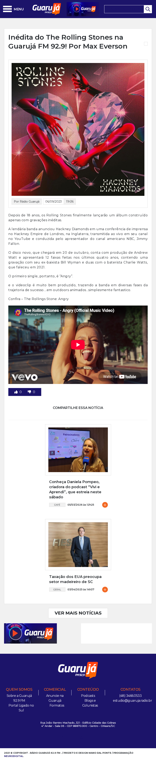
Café (57, 504)
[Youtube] (81, 738)
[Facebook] (68, 738)
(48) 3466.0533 (130, 696)
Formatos (57, 705)
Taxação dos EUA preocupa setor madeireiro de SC (75, 579)
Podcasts (88, 696)
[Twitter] (75, 738)
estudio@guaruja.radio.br (132, 700)
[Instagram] (61, 738)
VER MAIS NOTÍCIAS (78, 613)
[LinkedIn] (88, 738)
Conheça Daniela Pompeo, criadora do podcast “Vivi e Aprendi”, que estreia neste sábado (75, 490)
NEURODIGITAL (13, 756)
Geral (57, 589)
